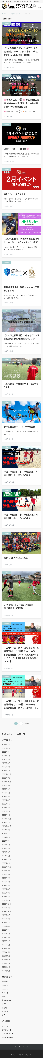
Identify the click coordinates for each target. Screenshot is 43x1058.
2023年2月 (6, 897)
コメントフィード (8, 1033)
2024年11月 (6, 822)
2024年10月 (6, 826)
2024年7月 (6, 837)
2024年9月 (6, 830)
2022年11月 (6, 908)
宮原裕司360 (6, 1000)
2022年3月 (6, 937)
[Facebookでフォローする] (19, 1047)
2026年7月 (6, 748)
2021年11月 (6, 948)
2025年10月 (6, 782)
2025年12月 (6, 774)
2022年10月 (6, 911)
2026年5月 (6, 756)
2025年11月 (6, 778)
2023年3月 (6, 893)
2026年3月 (6, 763)
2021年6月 (6, 967)
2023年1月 (6, 900)
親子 (3, 1015)
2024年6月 (6, 841)
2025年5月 (6, 800)
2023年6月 (6, 882)
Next (26, 723)
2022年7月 (6, 922)
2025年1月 (6, 815)
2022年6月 (6, 926)
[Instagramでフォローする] (23, 1047)
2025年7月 (6, 793)
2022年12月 (6, 904)
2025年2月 (6, 811)
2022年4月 (6, 934)
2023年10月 (6, 867)
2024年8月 (6, 833)
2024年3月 (6, 852)
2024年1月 (6, 856)
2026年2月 (6, 767)
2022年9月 (6, 915)
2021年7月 (6, 963)
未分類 (4, 1008)
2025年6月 (6, 796)
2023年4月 (6, 889)
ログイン (5, 1026)
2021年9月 (6, 956)
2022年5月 (6, 930)
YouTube (5, 982)
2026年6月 (6, 752)
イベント (5, 989)
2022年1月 (6, 945)
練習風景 (5, 1011)
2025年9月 (6, 785)
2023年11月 (6, 863)
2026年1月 (6, 770)
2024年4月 (6, 848)
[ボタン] (34, 6)
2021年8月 (6, 960)
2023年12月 (6, 859)
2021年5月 (6, 971)
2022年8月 (6, 919)
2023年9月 (6, 871)
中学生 (4, 997)
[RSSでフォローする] (27, 1047)
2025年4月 (6, 804)
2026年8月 (6, 745)
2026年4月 (6, 759)
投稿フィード (6, 1030)
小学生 (4, 1004)
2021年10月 (6, 952)
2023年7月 (6, 878)
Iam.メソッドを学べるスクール (21, 1055)
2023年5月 (6, 885)
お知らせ (5, 985)
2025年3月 (6, 808)
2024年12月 (6, 819)
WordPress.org (7, 1037)
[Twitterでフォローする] (15, 1047)
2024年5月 (6, 845)
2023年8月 (6, 874)
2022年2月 (6, 941)
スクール (5, 993)
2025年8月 (6, 789)
